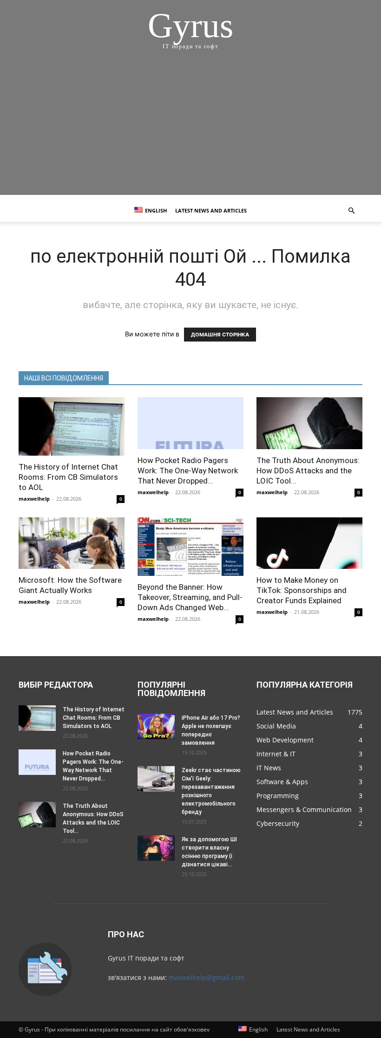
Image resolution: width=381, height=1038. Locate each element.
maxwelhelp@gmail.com (206, 977)
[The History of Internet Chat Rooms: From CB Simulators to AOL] (72, 426)
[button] (351, 210)
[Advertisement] (190, 130)
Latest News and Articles (211, 210)
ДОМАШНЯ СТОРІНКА (220, 334)
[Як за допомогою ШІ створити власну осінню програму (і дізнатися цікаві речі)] (156, 848)
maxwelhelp (34, 498)
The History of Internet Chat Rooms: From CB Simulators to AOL (68, 477)
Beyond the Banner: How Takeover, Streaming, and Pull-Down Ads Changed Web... (190, 597)
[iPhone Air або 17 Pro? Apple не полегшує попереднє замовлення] (156, 726)
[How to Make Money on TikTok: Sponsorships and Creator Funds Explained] (309, 543)
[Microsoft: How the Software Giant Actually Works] (72, 543)
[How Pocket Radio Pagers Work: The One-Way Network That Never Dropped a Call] (190, 423)
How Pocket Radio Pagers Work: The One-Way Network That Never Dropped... (188, 470)
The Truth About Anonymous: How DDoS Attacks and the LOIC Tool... (308, 470)
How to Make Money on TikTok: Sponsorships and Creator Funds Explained (301, 590)
